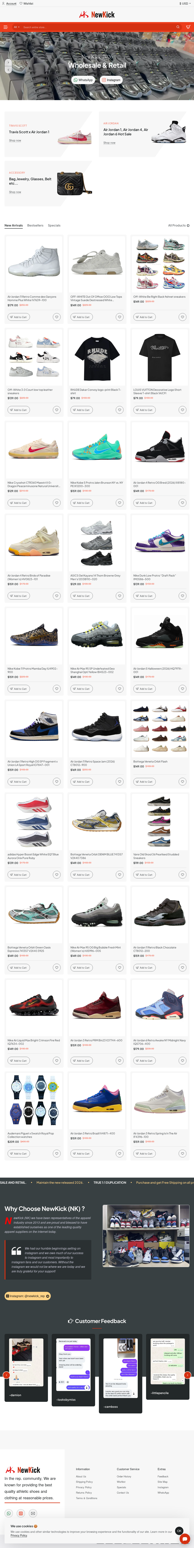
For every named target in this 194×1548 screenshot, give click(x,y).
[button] (8, 70)
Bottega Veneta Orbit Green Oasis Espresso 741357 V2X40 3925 (29, 949)
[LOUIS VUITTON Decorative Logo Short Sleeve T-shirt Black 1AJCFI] (160, 357)
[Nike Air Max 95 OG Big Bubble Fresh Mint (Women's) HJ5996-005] (97, 915)
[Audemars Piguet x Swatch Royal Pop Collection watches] (34, 1101)
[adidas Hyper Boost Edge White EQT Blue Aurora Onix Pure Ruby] (34, 822)
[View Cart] (188, 27)
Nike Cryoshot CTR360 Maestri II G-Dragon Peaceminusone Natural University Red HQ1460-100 (34, 484)
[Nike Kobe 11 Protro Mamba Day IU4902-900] (34, 636)
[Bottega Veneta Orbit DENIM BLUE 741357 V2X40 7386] (97, 822)
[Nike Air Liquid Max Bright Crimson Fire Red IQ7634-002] (34, 1008)
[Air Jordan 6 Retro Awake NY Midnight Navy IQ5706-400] (160, 1008)
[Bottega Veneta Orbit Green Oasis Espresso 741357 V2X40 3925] (34, 915)
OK (179, 1531)
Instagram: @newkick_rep (27, 1296)
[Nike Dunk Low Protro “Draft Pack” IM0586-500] (160, 543)
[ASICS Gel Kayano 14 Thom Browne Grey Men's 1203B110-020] (97, 543)
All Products (177, 225)
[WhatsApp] (9, 1513)
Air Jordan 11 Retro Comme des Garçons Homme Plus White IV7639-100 (32, 298)
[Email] (33, 1513)
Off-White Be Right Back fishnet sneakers (159, 296)
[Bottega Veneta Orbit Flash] (160, 729)
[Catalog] (5, 27)
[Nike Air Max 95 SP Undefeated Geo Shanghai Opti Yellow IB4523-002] (97, 636)
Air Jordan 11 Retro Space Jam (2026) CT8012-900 (92, 763)
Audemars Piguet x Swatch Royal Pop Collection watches (31, 1135)
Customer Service (128, 1469)
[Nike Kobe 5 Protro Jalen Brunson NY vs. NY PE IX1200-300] (97, 450)
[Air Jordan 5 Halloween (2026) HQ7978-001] (160, 636)
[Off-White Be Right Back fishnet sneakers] (160, 264)
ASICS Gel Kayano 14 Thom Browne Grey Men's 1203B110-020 (95, 577)
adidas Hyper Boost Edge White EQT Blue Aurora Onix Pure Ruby (33, 856)
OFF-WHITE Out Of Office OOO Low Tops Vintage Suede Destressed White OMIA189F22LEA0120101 (96, 298)
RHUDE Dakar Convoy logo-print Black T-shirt (95, 391)
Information (83, 1469)
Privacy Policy (19, 1535)
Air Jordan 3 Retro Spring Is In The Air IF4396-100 (155, 1135)
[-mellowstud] (111, 1364)
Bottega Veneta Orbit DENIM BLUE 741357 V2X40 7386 (96, 856)
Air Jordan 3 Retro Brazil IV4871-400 (92, 1133)
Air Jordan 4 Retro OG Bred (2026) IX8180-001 (159, 484)
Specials (54, 225)
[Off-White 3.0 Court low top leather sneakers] (34, 357)
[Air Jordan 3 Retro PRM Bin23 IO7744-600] (97, 1008)
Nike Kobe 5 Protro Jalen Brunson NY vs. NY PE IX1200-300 (96, 484)
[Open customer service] (185, 1539)
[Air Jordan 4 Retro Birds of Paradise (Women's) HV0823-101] (34, 543)
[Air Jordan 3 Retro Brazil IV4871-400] (97, 1101)
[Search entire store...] (178, 27)
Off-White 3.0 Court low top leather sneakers (30, 391)
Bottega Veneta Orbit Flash (150, 761)
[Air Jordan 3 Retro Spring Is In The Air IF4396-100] (160, 1101)
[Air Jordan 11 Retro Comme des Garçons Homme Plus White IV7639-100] (34, 264)
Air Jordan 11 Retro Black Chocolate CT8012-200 (154, 949)
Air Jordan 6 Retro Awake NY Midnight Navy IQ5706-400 (159, 1041)
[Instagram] (21, 1513)
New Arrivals (14, 225)
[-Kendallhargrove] (158, 1360)
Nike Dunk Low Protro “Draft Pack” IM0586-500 (154, 577)
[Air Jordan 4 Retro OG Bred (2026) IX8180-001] (160, 450)
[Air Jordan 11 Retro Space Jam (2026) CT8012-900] (97, 729)
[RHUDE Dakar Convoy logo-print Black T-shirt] (97, 357)
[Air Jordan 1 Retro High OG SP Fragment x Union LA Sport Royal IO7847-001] (34, 729)
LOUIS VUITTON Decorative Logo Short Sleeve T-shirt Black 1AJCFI (157, 391)
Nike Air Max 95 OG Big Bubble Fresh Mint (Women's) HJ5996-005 (95, 949)
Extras (162, 1469)
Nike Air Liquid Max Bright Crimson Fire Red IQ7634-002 (34, 1041)
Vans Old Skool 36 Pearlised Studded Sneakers (156, 856)
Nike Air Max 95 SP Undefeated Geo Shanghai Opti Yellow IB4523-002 (92, 670)
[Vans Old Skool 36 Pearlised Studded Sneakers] (160, 822)
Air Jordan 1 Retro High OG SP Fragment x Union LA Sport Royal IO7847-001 (33, 763)
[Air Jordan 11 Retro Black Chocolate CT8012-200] (160, 915)
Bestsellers (35, 225)
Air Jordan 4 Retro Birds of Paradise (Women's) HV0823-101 (29, 577)
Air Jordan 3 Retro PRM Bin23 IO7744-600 (96, 1040)
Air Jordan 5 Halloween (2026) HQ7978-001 (157, 670)
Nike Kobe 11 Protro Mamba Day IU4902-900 (33, 670)
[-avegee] (64, 1365)
